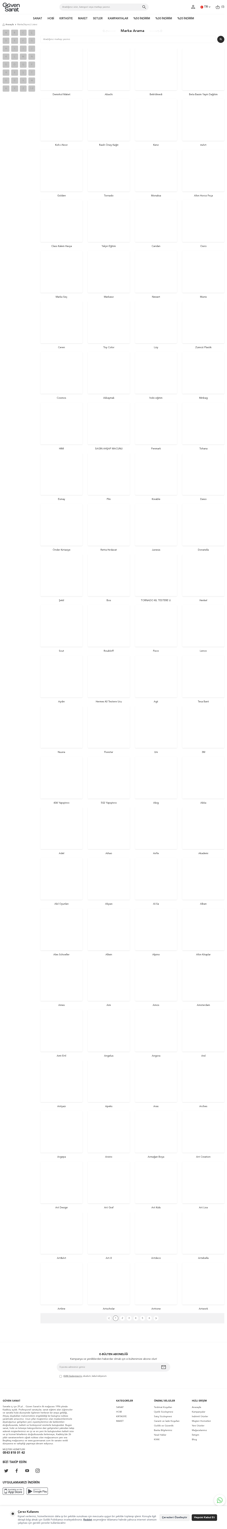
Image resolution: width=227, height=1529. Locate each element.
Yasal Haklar (160, 1435)
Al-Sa (156, 904)
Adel (61, 853)
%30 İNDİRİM (163, 18)
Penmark (156, 448)
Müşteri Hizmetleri (201, 1421)
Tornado (109, 195)
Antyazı (61, 1106)
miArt (203, 145)
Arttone (156, 1309)
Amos (156, 1005)
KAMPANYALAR (118, 18)
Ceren (61, 347)
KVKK (157, 1439)
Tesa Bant (203, 701)
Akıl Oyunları (61, 904)
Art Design (61, 1207)
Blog (194, 1439)
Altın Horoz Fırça (203, 195)
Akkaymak (108, 398)
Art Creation (203, 1157)
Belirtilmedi (156, 94)
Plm (109, 499)
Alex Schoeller (61, 954)
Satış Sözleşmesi (163, 1416)
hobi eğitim (156, 398)
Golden (61, 195)
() (222, 6)
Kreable (156, 499)
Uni (156, 752)
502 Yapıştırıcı (109, 803)
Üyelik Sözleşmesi (163, 1412)
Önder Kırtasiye (61, 550)
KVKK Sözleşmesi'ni (72, 1376)
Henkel (203, 600)
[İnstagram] (37, 1470)
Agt (156, 701)
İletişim (195, 1435)
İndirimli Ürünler (200, 1416)
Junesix (156, 550)
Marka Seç (61, 297)
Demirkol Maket (61, 94)
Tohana (203, 448)
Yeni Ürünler (198, 1426)
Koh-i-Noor (61, 145)
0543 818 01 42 (14, 1452)
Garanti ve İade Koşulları (166, 1421)
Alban (203, 904)
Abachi (109, 94)
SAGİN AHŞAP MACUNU (109, 448)
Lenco (203, 651)
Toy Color (108, 347)
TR (206, 6)
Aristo (108, 1157)
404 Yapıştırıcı (61, 803)
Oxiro (203, 246)
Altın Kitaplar (203, 954)
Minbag (203, 398)
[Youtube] (27, 1470)
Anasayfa (9, 25)
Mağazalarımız (199, 1430)
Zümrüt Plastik (203, 347)
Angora (156, 1056)
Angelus (109, 1056)
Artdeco (156, 1258)
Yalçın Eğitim (109, 246)
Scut (61, 651)
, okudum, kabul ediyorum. (85, 1376)
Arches (203, 1106)
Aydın (61, 701)
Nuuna (61, 752)
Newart (156, 297)
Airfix (156, 853)
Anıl (203, 1056)
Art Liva (203, 1207)
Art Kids (156, 1207)
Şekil (61, 600)
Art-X (109, 1258)
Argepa (61, 1157)
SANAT (37, 18)
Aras (156, 1106)
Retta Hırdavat (109, 550)
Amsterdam (203, 1005)
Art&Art (61, 1258)
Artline (61, 1309)
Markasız (109, 297)
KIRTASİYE (66, 18)
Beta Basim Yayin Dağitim (203, 94)
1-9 (31, 89)
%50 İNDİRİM (141, 18)
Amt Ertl (61, 1056)
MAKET (83, 18)
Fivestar (108, 752)
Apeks (108, 1106)
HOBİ (51, 18)
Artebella (203, 1258)
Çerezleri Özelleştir (174, 1517)
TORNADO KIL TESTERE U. (156, 600)
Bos (109, 600)
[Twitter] (6, 1470)
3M (203, 752)
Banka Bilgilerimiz (163, 1430)
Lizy (156, 347)
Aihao (109, 853)
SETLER (98, 18)
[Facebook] (16, 1470)
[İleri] (156, 1318)
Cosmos (61, 398)
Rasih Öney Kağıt (108, 145)
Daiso (203, 499)
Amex (61, 1005)
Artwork (203, 1309)
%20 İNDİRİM (185, 18)
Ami (109, 1005)
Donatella (203, 550)
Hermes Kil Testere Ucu (109, 701)
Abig (156, 803)
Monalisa (156, 195)
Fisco (156, 651)
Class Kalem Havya (61, 246)
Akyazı (108, 904)
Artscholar (109, 1309)
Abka (203, 803)
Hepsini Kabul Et (204, 1517)
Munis (203, 297)
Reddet (87, 1520)
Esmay (61, 499)
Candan (156, 246)
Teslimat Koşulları (163, 1407)
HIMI (61, 448)
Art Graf (109, 1207)
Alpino (156, 954)
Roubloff (109, 651)
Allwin (109, 954)
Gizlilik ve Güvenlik (163, 1426)
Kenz (156, 145)
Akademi (203, 853)
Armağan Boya (156, 1157)
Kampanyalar (198, 1412)
